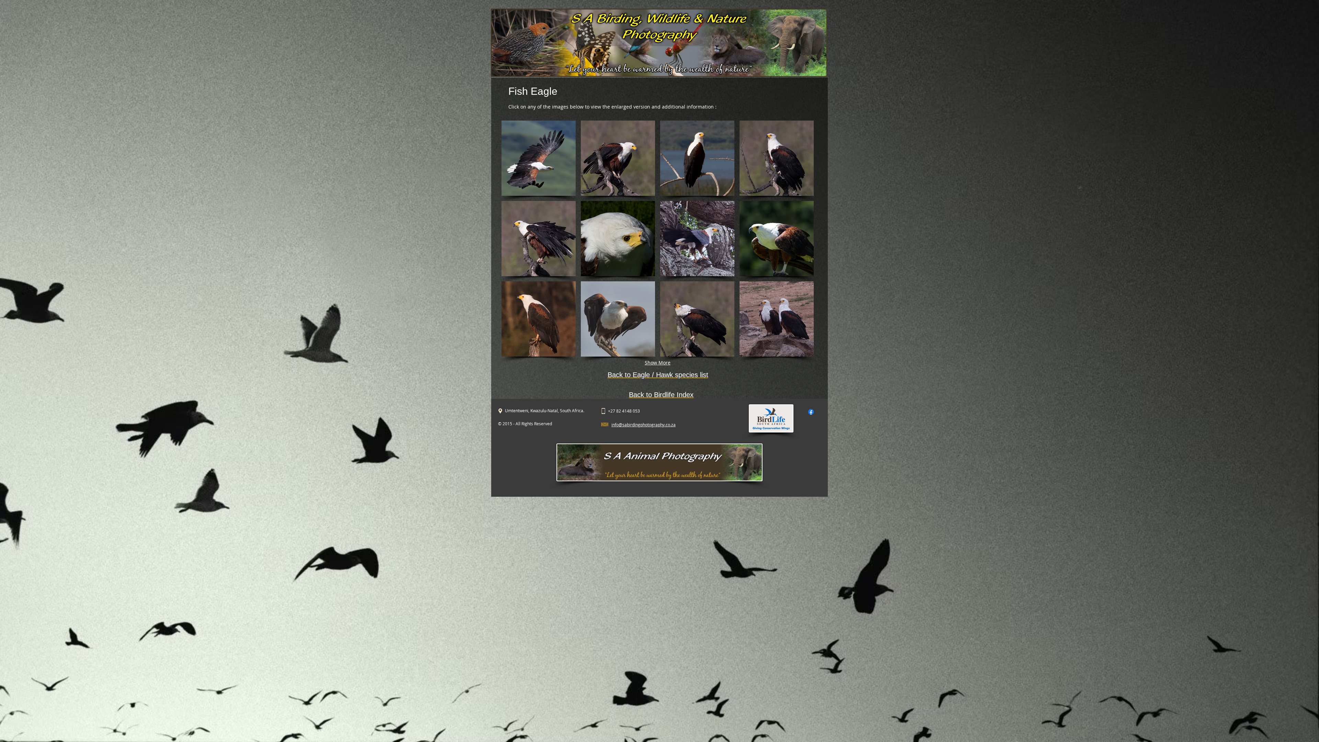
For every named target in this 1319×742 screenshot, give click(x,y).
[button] (538, 158)
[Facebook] (811, 412)
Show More (657, 362)
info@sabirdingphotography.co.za (643, 424)
